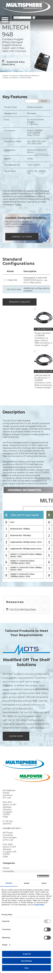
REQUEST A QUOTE (19, 302)
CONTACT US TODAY (22, 237)
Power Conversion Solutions (8, 871)
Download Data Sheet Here (13, 63)
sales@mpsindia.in (12, 828)
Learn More (16, 736)
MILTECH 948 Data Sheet (23, 609)
